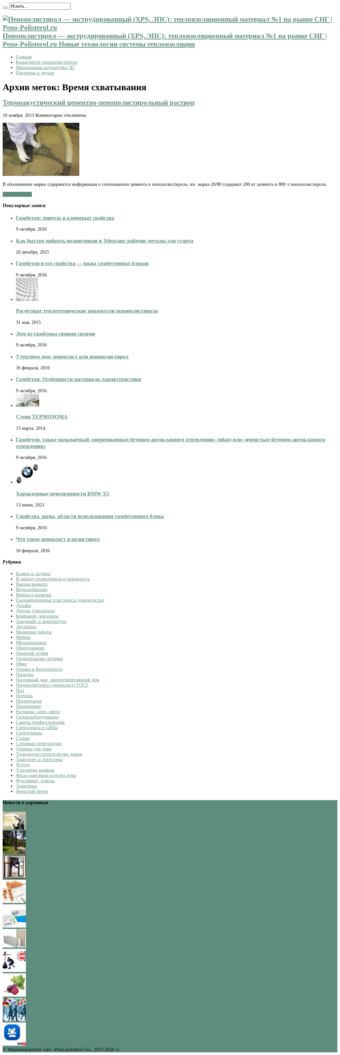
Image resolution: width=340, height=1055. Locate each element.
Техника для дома (33, 748)
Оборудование (30, 647)
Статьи (23, 738)
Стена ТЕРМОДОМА (42, 417)
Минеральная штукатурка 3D (45, 67)
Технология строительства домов (49, 754)
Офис (21, 663)
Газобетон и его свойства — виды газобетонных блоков (82, 263)
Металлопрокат (31, 642)
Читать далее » (17, 194)
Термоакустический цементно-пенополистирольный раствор (99, 103)
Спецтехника (29, 732)
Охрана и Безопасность (39, 669)
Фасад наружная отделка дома (46, 775)
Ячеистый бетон (32, 791)
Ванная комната (31, 584)
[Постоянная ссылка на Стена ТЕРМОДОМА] (27, 405)
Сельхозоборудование (37, 717)
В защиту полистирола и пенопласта (53, 578)
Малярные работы (33, 632)
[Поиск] (5, 8)
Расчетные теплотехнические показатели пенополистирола (87, 311)
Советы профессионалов (40, 722)
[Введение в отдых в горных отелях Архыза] (14, 852)
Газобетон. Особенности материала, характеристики (78, 379)
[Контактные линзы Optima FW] (14, 926)
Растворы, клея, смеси (38, 711)
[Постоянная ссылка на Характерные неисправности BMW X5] (27, 482)
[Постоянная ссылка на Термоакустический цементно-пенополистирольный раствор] (41, 174)
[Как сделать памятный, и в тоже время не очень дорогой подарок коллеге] (14, 876)
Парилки (25, 674)
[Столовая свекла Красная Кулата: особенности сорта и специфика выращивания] (14, 995)
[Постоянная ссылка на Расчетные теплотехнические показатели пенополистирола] (27, 299)
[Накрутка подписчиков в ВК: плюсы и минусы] (14, 1044)
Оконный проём (32, 653)
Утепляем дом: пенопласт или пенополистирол (72, 356)
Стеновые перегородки (39, 743)
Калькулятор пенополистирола (46, 62)
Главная (24, 56)
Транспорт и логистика (39, 759)
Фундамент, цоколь (35, 780)
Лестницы (26, 626)
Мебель (23, 637)
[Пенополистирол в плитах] (14, 945)
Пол (20, 690)
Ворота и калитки (33, 594)
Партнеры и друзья (35, 72)
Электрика (26, 786)
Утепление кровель (35, 770)
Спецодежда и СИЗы (36, 727)
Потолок (24, 695)
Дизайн (23, 605)
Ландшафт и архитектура (41, 621)
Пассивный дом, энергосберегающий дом (57, 679)
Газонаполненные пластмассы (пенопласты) (60, 600)
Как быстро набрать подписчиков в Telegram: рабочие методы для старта (104, 241)
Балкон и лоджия (33, 573)
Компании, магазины (37, 616)
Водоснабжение (31, 589)
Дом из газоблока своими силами (55, 334)
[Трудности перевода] (14, 1019)
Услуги (23, 764)
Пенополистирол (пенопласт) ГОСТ (52, 685)
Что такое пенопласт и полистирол (58, 539)
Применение (28, 706)
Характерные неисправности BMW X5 (62, 493)
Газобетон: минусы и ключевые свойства (65, 218)
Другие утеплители (35, 610)
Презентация (29, 701)
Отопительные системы (39, 658)
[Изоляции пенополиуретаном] (14, 827)
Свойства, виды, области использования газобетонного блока (90, 516)
